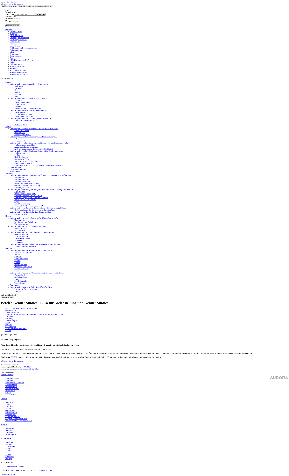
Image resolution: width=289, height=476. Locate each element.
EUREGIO (18, 242)
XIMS (12, 470)
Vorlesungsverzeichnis (18, 70)
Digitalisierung (10, 428)
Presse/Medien (10, 395)
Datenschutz (14, 369)
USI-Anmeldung (16, 64)
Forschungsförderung (22, 181)
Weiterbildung (15, 171)
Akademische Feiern (21, 159)
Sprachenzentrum (16, 56)
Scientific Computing (22, 204)
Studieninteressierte (12, 379)
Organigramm (15, 285)
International (49, 232)
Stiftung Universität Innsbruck (25, 246)
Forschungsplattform (58, 208)
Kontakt (8, 331)
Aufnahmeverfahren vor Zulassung (26, 147)
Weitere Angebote (20, 125)
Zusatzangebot (19, 141)
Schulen (8, 393)
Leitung (8, 404)
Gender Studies (10, 310)
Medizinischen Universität (14, 466)
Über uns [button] (8, 248)
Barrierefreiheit (25, 369)
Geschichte (18, 257)
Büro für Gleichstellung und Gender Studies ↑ (21, 308)
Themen (4, 425)
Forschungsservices (21, 179)
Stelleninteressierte (12, 389)
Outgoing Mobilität (21, 234)
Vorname (8, 21)
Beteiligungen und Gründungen (25, 222)
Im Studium (18, 155)
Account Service (16, 32)
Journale (12, 316)
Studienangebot (51, 137)
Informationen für (7, 375)
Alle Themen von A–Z (22, 112)
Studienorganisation (56, 151)
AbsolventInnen (11, 385)
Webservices (42, 470)
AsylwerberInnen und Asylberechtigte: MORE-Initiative (34, 149)
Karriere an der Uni (21, 269)
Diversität (8, 430)
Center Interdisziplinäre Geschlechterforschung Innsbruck (34, 210)
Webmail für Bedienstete (18, 72)
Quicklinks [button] (9, 30)
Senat (16, 279)
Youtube (8, 455)
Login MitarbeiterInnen (9, 2)
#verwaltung (18, 88)
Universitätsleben (20, 265)
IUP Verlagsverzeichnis (18, 40)
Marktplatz (18, 106)
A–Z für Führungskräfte (23, 114)
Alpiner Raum (19, 192)
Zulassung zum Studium (60, 143)
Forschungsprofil (20, 177)
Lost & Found (15, 46)
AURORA (18, 240)
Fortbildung (47, 118)
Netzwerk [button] (8, 216)
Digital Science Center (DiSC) (25, 194)
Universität (49, 250)
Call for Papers (10, 327)
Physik (16, 202)
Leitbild (17, 263)
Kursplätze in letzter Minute (24, 121)
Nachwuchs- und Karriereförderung (27, 183)
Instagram (8, 448)
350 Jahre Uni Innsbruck (23, 253)
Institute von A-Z (20, 214)
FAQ (16, 123)
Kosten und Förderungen (23, 163)
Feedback (51, 470)
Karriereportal (15, 42)
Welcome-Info (10, 415)
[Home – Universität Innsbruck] (12, 4)
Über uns (4, 399)
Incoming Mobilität (21, 236)
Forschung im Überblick (62, 175)
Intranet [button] (8, 82)
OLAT (12, 52)
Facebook (8, 444)
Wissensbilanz (19, 283)
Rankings (17, 261)
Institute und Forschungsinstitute (25, 289)
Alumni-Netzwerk (20, 228)
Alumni (44, 226)
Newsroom (18, 255)
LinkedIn (8, 451)
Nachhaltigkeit (10, 434)
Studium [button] (8, 127)
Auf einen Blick (52, 129)
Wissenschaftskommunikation (16, 329)
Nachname (9, 19)
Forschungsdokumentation (19, 38)
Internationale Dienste (22, 238)
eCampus (13, 34)
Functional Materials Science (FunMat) (28, 196)
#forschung (18, 94)
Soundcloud (9, 457)
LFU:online (14, 44)
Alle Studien (18, 139)
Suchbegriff (9, 14)
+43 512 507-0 (28, 367)
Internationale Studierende (14, 383)
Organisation (10, 411)
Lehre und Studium (12, 312)
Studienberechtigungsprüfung (24, 145)
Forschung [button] (9, 173)
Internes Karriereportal (22, 102)
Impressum (5, 369)
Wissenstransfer (52, 218)
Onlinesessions (19, 133)
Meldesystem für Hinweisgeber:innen (23, 48)
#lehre (16, 90)
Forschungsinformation (22, 188)
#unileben (17, 92)
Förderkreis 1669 (54, 244)
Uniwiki (43, 110)
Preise (7, 323)
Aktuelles (44, 84)
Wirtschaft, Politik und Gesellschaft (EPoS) (29, 206)
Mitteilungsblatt (20, 104)
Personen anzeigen (12, 26)
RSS (7, 453)
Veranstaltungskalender (18, 66)
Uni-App (13, 62)
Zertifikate (35, 369)
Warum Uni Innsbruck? (22, 135)
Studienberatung (16, 167)
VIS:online (14, 68)
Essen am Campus (16, 36)
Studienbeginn (19, 153)
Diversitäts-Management (23, 267)
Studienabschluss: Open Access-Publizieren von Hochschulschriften (38, 165)
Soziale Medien (6, 438)
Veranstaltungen (11, 321)
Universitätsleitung (57, 273)
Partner (17, 271)
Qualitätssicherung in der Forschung (27, 185)
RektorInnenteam (20, 277)
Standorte (13, 58)
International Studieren (18, 169)
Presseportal (14, 54)
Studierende (9, 381)
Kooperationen (19, 220)
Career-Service (19, 230)
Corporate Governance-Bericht (16, 419)
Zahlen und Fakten (21, 259)
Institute (8, 409)
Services (44, 98)
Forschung (9, 319)
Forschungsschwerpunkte (64, 190)
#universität (18, 86)
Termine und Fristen (21, 131)
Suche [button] (7, 10)
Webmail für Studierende (19, 74)
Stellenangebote (11, 413)
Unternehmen (10, 391)
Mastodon (11, 446)
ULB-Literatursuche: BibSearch (21, 60)
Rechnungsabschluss (12, 417)
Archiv (16, 96)
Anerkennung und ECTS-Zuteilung (27, 161)
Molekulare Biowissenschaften (25, 200)
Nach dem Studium (21, 157)
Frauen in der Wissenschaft (15, 314)
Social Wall (9, 442)
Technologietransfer (21, 224)
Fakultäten (47, 212)
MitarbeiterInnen (11, 387)
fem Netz (8, 325)
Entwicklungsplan (20, 281)
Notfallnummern (16, 50)
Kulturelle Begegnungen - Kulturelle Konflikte (31, 198)
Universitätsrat (19, 275)
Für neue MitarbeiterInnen (23, 116)
